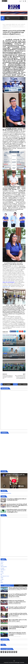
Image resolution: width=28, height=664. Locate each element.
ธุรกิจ (16, 24)
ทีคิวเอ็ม (13, 24)
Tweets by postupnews (6, 493)
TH (7, 25)
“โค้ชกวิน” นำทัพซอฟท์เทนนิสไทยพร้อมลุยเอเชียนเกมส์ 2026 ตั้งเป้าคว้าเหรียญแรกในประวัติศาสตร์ (17, 588)
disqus (19, 384)
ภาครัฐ (2, 579)
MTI (4, 340)
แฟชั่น (2, 577)
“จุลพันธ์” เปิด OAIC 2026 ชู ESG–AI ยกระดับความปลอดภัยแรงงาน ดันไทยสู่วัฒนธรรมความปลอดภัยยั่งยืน (17, 634)
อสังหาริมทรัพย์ (4, 566)
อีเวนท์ (2, 565)
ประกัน (19, 24)
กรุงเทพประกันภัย (8, 24)
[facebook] (22, 1)
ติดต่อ (2, 582)
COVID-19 (5, 25)
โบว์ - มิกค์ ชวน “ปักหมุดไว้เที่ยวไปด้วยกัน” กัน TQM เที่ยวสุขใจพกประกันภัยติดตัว (13, 356)
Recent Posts (7, 585)
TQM (10, 25)
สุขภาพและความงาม (5, 576)
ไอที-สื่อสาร (3, 569)
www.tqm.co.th (6, 286)
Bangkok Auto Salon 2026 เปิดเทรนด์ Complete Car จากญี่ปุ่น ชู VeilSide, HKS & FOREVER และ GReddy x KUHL (17, 602)
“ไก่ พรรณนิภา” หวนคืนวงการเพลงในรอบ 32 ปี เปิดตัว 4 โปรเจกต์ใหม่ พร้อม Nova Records (17, 607)
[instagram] (25, 1)
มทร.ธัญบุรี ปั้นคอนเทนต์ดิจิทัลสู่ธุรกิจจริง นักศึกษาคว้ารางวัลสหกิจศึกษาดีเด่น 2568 (16, 499)
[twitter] (23, 1)
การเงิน (2, 573)
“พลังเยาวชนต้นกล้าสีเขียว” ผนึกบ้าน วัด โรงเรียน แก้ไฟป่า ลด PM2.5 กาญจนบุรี (17, 620)
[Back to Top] (14, 661)
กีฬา (1, 574)
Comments (20, 585)
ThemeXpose (11, 662)
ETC (2, 641)
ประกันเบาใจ (23, 24)
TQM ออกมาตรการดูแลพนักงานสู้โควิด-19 (11, 369)
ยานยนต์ (2, 568)
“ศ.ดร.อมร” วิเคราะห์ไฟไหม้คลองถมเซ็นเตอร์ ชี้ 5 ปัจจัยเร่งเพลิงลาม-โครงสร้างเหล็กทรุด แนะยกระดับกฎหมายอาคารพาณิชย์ (17, 595)
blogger (15, 384)
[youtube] (20, 1)
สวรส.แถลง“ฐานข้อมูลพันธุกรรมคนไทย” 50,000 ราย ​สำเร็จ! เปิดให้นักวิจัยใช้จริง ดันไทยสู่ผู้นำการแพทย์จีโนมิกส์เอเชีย (17, 627)
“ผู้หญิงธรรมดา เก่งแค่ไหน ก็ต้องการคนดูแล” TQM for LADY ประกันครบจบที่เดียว (13, 343)
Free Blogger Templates (19, 662)
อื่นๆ (1, 580)
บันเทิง (2, 571)
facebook (25, 384)
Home (4, 24)
